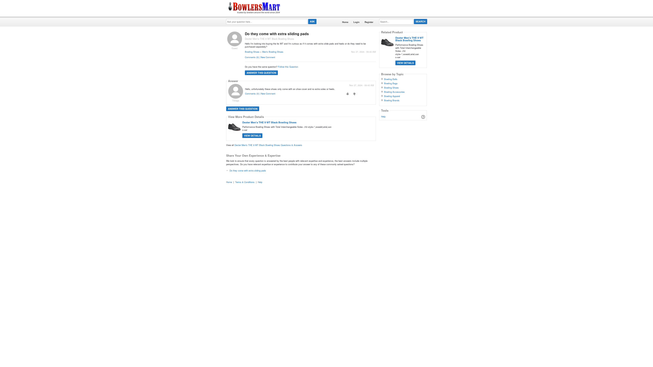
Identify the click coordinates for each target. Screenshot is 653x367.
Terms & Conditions (245, 182)
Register (369, 22)
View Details (252, 135)
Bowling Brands (391, 100)
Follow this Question (288, 66)
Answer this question (261, 72)
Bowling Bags (391, 83)
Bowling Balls (390, 79)
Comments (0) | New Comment (260, 57)
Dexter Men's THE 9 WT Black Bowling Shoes (269, 122)
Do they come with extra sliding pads (248, 170)
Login (356, 22)
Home (345, 22)
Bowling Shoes (252, 51)
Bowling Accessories (394, 92)
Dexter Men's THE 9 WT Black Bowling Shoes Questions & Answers (268, 145)
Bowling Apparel (392, 96)
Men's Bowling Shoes (272, 51)
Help (383, 116)
